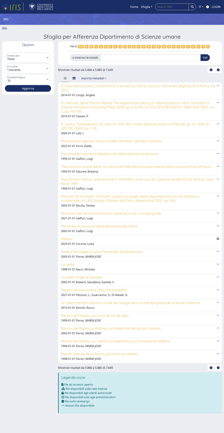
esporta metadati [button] (92, 78)
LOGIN (216, 7)
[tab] (65, 78)
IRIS (4, 28)
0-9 (80, 46)
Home (134, 7)
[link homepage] (12, 7)
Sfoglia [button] (145, 7)
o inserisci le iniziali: (85, 58)
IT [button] (200, 7)
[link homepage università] (41, 7)
